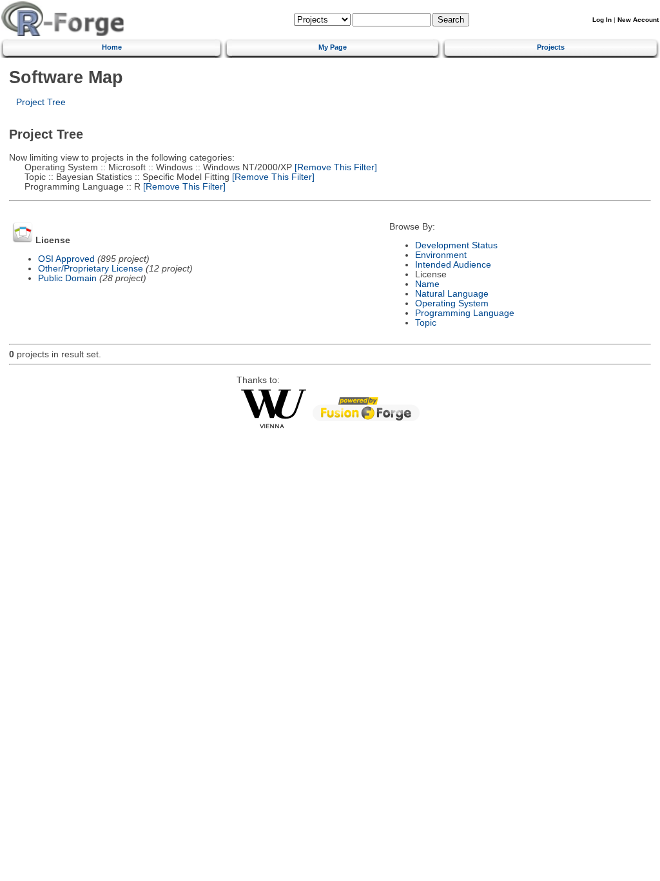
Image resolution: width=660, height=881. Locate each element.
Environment (441, 255)
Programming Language (464, 313)
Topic (425, 323)
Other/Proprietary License (90, 268)
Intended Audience (453, 265)
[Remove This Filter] (334, 167)
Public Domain (67, 278)
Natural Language (452, 294)
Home (112, 47)
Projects (551, 47)
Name (427, 284)
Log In (602, 19)
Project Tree (41, 102)
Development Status (456, 245)
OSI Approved (66, 259)
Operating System (452, 303)
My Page (332, 47)
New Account (638, 19)
